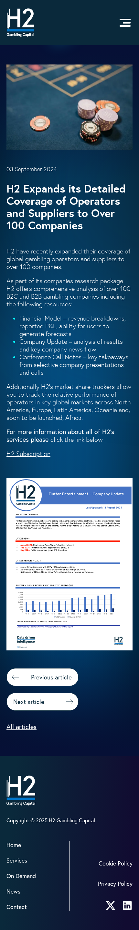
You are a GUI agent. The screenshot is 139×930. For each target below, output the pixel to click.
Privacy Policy (115, 883)
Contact (16, 907)
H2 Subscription (28, 454)
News (13, 891)
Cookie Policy (116, 863)
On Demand (21, 876)
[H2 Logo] (20, 22)
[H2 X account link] (110, 905)
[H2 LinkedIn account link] (127, 905)
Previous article (51, 677)
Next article (28, 702)
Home (13, 845)
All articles (21, 727)
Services (16, 860)
